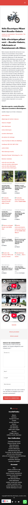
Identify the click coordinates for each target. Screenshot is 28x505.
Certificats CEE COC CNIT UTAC (10, 144)
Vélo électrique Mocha (14, 478)
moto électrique (14, 427)
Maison (14, 415)
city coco (14, 431)
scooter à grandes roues (14, 484)
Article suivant (14, 336)
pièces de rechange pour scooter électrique (14, 456)
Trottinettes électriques (14, 441)
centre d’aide (5, 148)
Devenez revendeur (7, 159)
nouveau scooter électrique (14, 475)
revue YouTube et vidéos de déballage (12, 140)
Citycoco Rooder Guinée (14, 443)
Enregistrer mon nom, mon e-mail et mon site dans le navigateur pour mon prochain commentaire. (14, 391)
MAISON (14, 325)
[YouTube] (18, 502)
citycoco (14, 424)
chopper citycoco (14, 433)
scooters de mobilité (14, 461)
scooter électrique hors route (14, 486)
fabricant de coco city (14, 450)
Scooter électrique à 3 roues (14, 487)
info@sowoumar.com (14, 471)
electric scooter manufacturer (14, 473)
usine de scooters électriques (10, 164)
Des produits (19, 34)
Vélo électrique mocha (8, 151)
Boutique (14, 417)
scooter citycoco (14, 457)
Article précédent (14, 332)
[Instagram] (15, 502)
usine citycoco (5, 115)
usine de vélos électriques (9, 166)
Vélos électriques (14, 445)
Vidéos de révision (14, 447)
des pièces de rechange (8, 137)
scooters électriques (7, 133)
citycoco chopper (6, 122)
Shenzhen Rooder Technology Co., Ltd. (12, 155)
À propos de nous (14, 418)
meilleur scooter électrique (14, 435)
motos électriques (6, 130)
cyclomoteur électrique (14, 459)
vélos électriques (6, 126)
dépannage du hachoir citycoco (10, 119)
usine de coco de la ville (8, 162)
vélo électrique (14, 426)
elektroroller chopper (14, 429)
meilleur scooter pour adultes (14, 482)
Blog (14, 468)
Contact (14, 420)
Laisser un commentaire (8, 34)
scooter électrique (14, 422)
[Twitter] (12, 502)
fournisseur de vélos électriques (14, 452)
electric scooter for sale (14, 469)
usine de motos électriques (9, 168)
